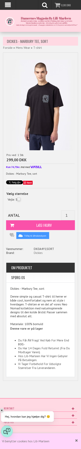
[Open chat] (7, 431)
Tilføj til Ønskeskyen (35, 235)
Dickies (38, 253)
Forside (8, 48)
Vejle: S (12, 199)
